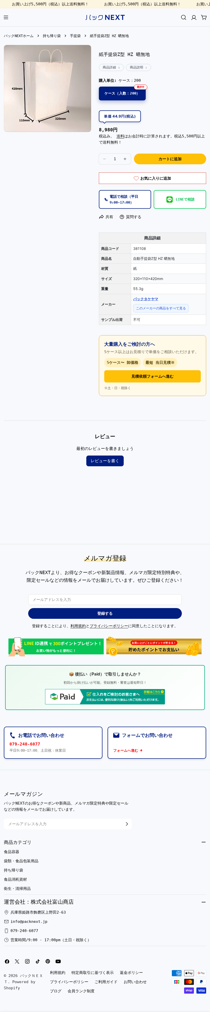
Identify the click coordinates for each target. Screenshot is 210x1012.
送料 (120, 136)
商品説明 (136, 67)
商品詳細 (109, 67)
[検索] (183, 17)
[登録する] (126, 824)
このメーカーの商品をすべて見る (161, 308)
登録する (105, 613)
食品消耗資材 (15, 879)
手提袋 (75, 36)
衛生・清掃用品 (17, 888)
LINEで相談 (185, 199)
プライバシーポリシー (109, 626)
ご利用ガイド (106, 982)
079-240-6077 (24, 744)
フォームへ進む (125, 750)
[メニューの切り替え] (6, 17)
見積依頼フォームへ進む (152, 376)
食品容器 (11, 852)
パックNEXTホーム (19, 36)
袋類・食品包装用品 (21, 861)
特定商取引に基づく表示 (92, 972)
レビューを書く (105, 460)
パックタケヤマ (145, 299)
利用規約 (78, 626)
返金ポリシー (131, 972)
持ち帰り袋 (52, 36)
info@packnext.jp (28, 921)
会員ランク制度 (81, 991)
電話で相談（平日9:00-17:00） (124, 199)
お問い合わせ (135, 982)
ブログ (55, 991)
